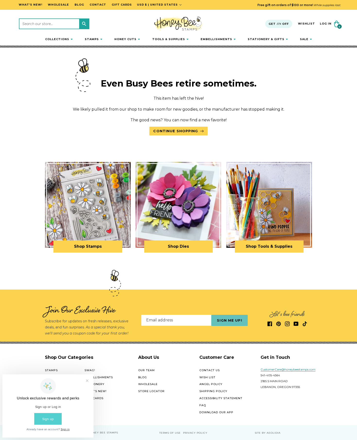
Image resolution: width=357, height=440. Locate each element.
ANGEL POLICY (210, 384)
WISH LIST (207, 377)
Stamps (51, 370)
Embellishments (99, 377)
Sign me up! (229, 320)
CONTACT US (209, 370)
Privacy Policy (195, 432)
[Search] (84, 24)
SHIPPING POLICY (213, 391)
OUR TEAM (146, 370)
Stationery (94, 384)
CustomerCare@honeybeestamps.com (288, 369)
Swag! (90, 370)
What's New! (96, 391)
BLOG (142, 377)
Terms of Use (170, 432)
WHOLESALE (148, 384)
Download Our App (216, 412)
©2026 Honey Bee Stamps (98, 432)
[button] (59, 39)
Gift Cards (94, 398)
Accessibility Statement (220, 398)
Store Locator (151, 391)
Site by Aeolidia (267, 432)
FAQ (202, 405)
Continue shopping (175, 131)
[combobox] (54, 23)
